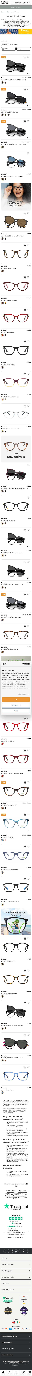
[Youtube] (16, 1251)
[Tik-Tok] (27, 1251)
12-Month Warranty (16, 7)
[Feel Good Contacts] (4, 2)
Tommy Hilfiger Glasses (12, 1197)
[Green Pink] (5, 399)
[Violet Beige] (2, 399)
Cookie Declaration (22, 1363)
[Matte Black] (5, 431)
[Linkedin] (19, 1251)
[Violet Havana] (2, 491)
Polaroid (4, 44)
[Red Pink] (2, 303)
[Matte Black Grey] (2, 147)
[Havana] (5, 83)
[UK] (13, 1322)
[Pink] (5, 840)
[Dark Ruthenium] (2, 431)
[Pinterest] (23, 1251)
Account (9, 1374)
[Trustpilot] (8, 1302)
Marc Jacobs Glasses (13, 1194)
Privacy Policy (12, 1363)
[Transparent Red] (2, 776)
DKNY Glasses (22, 1190)
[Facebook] (4, 1251)
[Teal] (2, 840)
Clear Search (13, 44)
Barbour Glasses (10, 1190)
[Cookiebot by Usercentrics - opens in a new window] (22, 664)
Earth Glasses (10, 1192)
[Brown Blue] (2, 904)
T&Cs (6, 1363)
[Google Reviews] (24, 1304)
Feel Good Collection (19, 1193)
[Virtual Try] (25, 57)
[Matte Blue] (2, 872)
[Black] (2, 83)
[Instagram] (12, 1251)
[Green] (5, 115)
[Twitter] (8, 1251)
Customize (15, 705)
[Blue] (2, 1093)
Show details (22, 694)
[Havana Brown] (5, 179)
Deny (16, 711)
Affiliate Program (16, 1365)
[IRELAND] (18, 1322)
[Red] (2, 335)
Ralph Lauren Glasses (19, 1196)
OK (16, 699)
